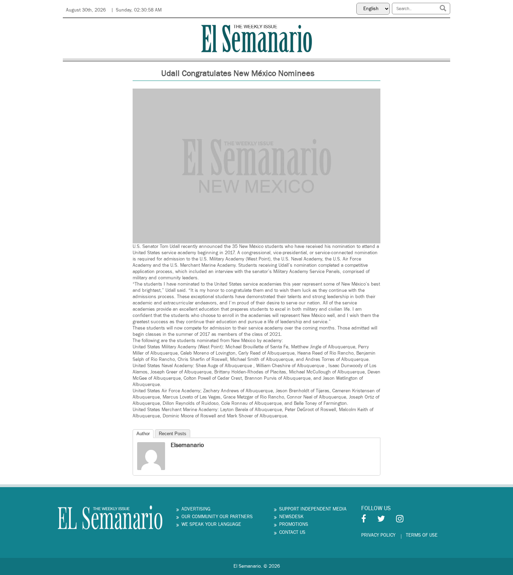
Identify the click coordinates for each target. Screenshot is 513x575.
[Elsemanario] (151, 456)
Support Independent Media (313, 509)
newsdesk (291, 517)
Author (143, 433)
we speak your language (211, 524)
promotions (293, 524)
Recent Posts (172, 433)
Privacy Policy (378, 535)
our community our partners (217, 517)
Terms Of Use (422, 535)
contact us (292, 532)
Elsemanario (187, 445)
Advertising (195, 509)
